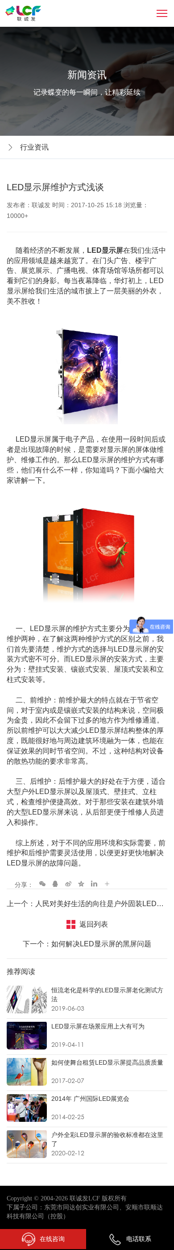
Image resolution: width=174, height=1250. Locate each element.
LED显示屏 (105, 250)
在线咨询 (52, 1238)
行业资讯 (34, 147)
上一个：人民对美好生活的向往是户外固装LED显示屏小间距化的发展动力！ (87, 903)
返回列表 (93, 924)
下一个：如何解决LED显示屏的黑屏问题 (87, 944)
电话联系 (138, 1238)
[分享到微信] (42, 883)
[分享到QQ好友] (55, 883)
